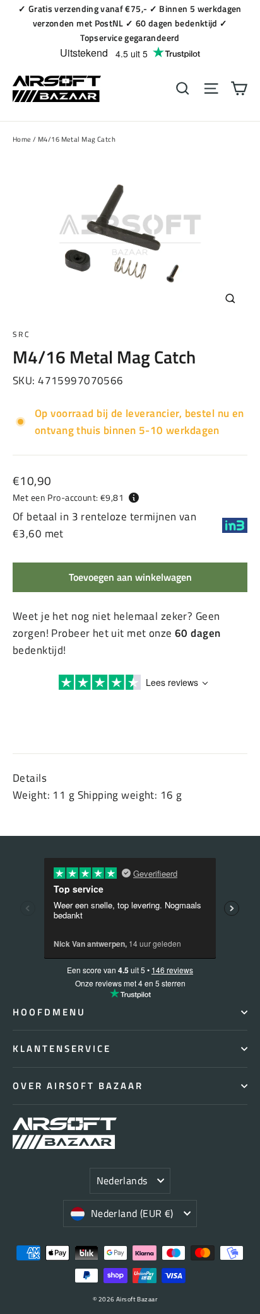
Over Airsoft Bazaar (78, 1085)
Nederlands (122, 1180)
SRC (21, 334)
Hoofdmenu (49, 1012)
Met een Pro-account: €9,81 (68, 497)
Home (22, 139)
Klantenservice (62, 1048)
